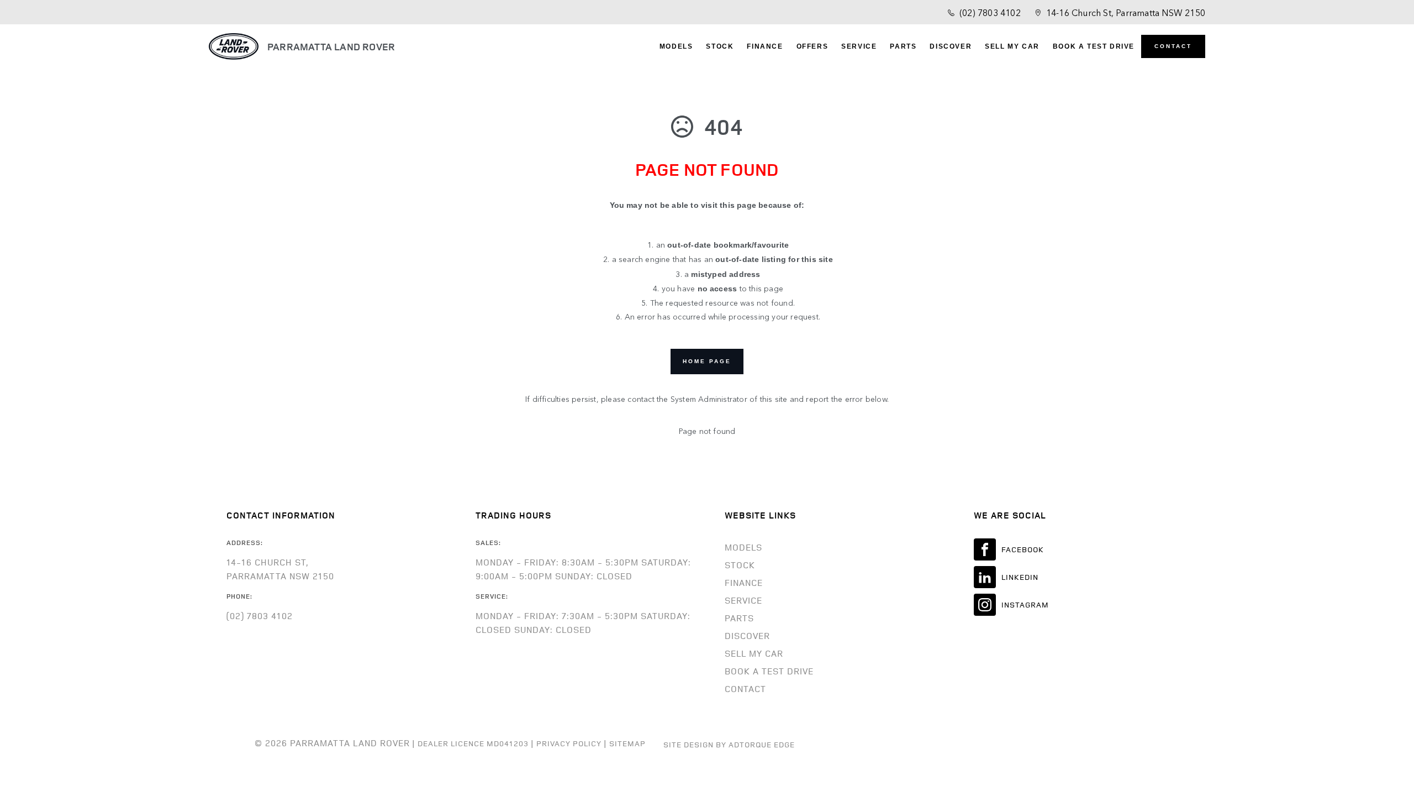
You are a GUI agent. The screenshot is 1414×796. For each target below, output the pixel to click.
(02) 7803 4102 (990, 12)
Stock (720, 46)
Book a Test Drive (1094, 46)
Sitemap (627, 743)
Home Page (707, 361)
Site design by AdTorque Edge (729, 744)
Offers (812, 46)
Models (676, 46)
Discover (951, 46)
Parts (903, 46)
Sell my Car (1012, 46)
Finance (765, 46)
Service (859, 46)
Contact (1173, 46)
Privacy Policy (569, 743)
